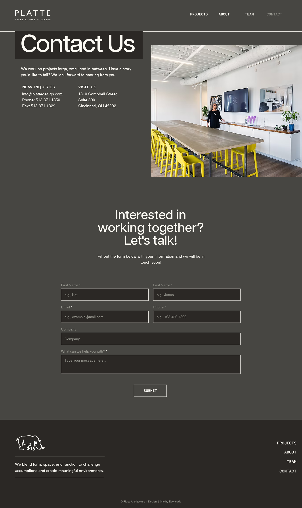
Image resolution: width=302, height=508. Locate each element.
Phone (158, 307)
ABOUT (290, 452)
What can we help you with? (83, 351)
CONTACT (287, 471)
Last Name (161, 285)
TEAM (291, 461)
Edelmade (175, 501)
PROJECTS (286, 443)
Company (68, 329)
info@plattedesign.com (42, 93)
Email (65, 307)
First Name (69, 285)
